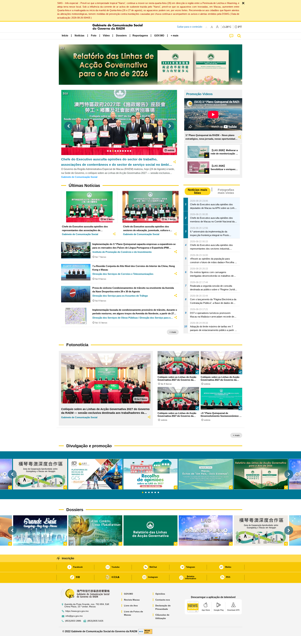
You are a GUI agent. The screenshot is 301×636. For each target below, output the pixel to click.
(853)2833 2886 (73, 621)
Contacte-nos (162, 599)
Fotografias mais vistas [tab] (226, 191)
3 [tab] (148, 492)
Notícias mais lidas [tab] (197, 191)
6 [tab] (158, 492)
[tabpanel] (150, 474)
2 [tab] (145, 492)
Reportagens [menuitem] (140, 35)
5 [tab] (155, 492)
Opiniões (160, 594)
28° (229, 27)
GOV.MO (128, 594)
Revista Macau (132, 599)
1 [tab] (142, 492)
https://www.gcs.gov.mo (77, 611)
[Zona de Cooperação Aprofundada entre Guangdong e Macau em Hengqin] (260, 530)
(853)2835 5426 (95, 621)
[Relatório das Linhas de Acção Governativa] (150, 530)
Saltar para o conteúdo (189, 26)
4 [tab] (152, 492)
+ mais (172, 332)
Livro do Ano (131, 605)
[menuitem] (79, 36)
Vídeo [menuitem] (106, 35)
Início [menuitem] (65, 35)
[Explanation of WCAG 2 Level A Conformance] (145, 631)
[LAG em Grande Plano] (205, 530)
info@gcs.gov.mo (74, 616)
